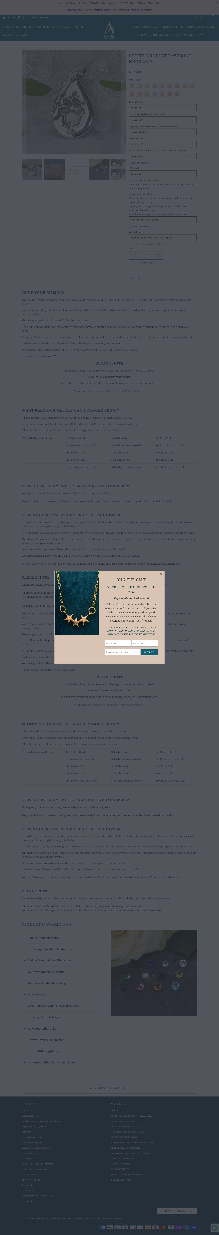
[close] (161, 574)
